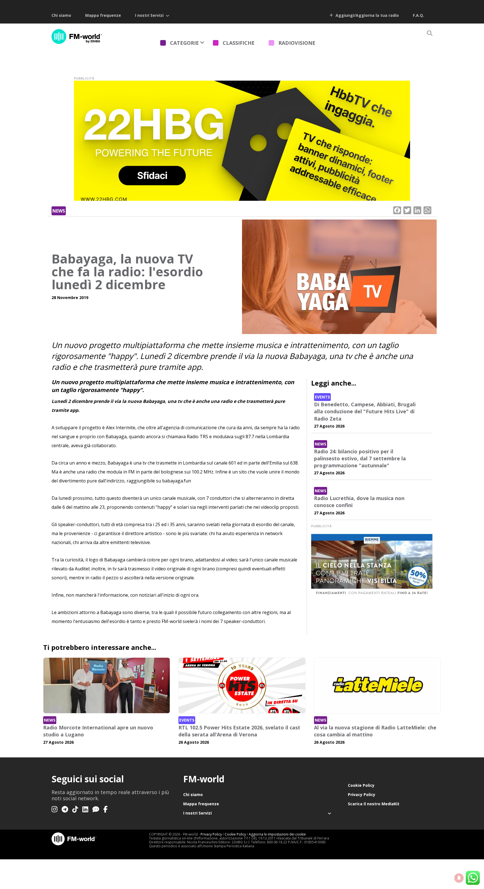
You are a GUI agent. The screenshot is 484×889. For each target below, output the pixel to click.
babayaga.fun (176, 481)
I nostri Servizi (149, 15)
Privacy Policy (361, 794)
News (58, 211)
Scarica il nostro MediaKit (373, 803)
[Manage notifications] (459, 878)
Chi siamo (61, 15)
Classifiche (239, 42)
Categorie (184, 42)
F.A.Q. (418, 15)
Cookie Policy (361, 785)
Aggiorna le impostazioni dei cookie (277, 834)
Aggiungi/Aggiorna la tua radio (366, 15)
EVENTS (322, 397)
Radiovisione (296, 42)
